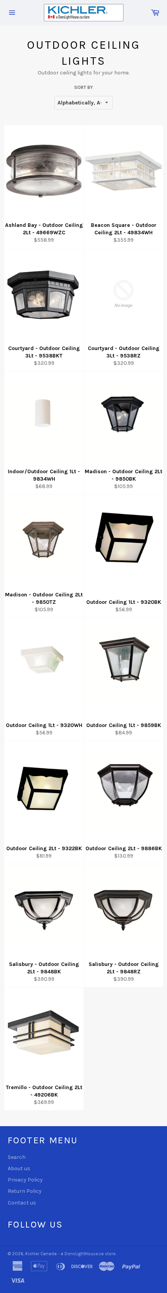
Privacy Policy (25, 1179)
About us (19, 1168)
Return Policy (25, 1191)
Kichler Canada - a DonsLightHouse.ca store (70, 1253)
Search (17, 1157)
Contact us (22, 1202)
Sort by (83, 87)
